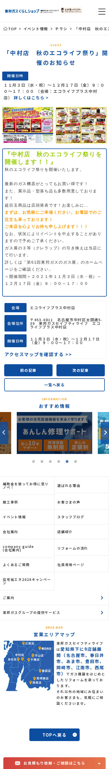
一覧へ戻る (54, 384)
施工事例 (10, 502)
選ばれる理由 (68, 485)
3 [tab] (50, 462)
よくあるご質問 (16, 564)
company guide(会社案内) (18, 548)
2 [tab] (42, 462)
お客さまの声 (68, 502)
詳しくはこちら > (31, 97)
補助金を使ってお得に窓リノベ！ (26, 485)
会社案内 (10, 531)
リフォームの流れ (72, 548)
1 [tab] (33, 462)
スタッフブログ (70, 516)
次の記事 (80, 370)
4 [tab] (58, 462)
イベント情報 (14, 516)
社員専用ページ (70, 564)
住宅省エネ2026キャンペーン (27, 581)
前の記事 (28, 370)
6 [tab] (75, 462)
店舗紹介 (65, 531)
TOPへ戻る (54, 735)
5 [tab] (67, 462)
